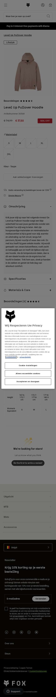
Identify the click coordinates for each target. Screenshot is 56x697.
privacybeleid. (25, 357)
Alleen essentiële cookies (28, 373)
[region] (28, 348)
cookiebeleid (11, 357)
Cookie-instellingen (28, 365)
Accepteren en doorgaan (28, 381)
